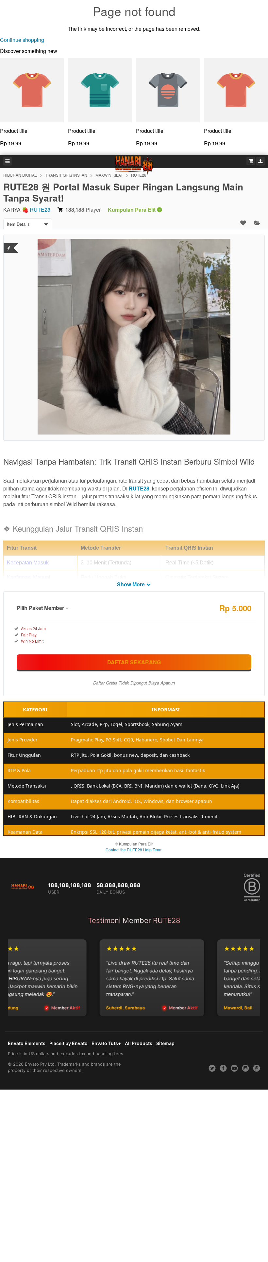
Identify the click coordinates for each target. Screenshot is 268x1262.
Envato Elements (26, 1043)
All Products (138, 1043)
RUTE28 (40, 209)
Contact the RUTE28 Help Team (134, 849)
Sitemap (165, 1043)
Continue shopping (22, 40)
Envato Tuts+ (106, 1043)
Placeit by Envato (68, 1043)
